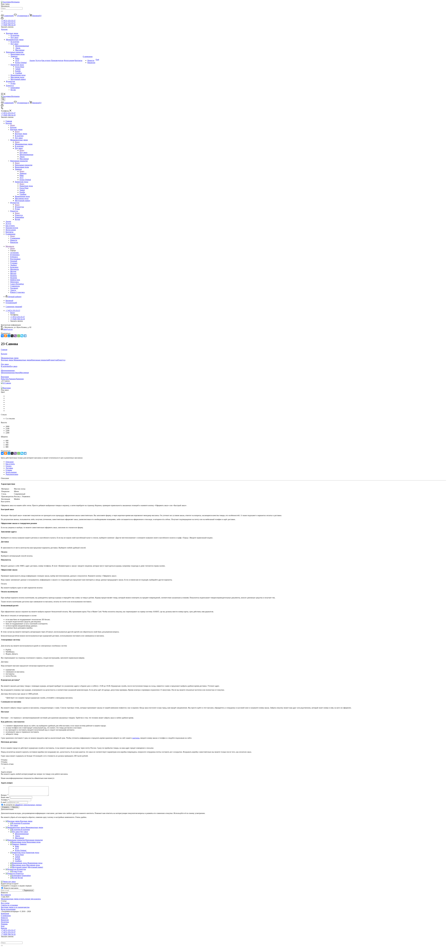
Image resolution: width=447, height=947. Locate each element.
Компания (5, 913)
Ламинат (23, 173)
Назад (12, 125)
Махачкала (14, 269)
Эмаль (17, 373)
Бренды (4, 928)
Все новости (6, 895)
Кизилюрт (14, 267)
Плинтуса (19, 215)
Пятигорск (14, 282)
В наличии (5, 366)
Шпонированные (8, 373)
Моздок (13, 271)
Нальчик (13, 278)
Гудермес (13, 263)
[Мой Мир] (8, 335)
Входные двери (21, 134)
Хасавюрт (14, 288)
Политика (5, 922)
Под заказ (23, 152)
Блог (3, 926)
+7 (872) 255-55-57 (8, 21)
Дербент (13, 265)
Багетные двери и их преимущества (15, 907)
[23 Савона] (6, 383)
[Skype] (21, 335)
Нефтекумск (15, 280)
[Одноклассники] (5, 335)
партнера (135, 738)
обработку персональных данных (28, 805)
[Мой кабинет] (2, 19)
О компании (15, 238)
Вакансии (5, 920)
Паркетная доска (26, 186)
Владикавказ (15, 259)
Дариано (12, 379)
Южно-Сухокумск (17, 292)
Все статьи (5, 903)
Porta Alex (5, 379)
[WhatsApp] (18, 335)
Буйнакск (14, 257)
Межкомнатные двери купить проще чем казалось (21, 899)
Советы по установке (9, 905)
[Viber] (15, 335)
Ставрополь (15, 286)
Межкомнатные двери (23, 144)
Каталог (13, 127)
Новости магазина (10, 888)
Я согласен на (23, 805)
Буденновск (15, 255)
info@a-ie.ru (8, 329)
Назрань (13, 276)
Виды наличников (8, 909)
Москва (13, 273)
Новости (4, 918)
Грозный (13, 261)
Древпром (20, 379)
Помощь (4, 924)
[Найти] (2, 11)
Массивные (24, 373)
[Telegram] (25, 335)
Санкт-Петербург (17, 284)
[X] (12, 335)
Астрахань (14, 253)
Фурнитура (19, 207)
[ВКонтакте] (2, 335)
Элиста (13, 290)
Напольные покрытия (23, 165)
